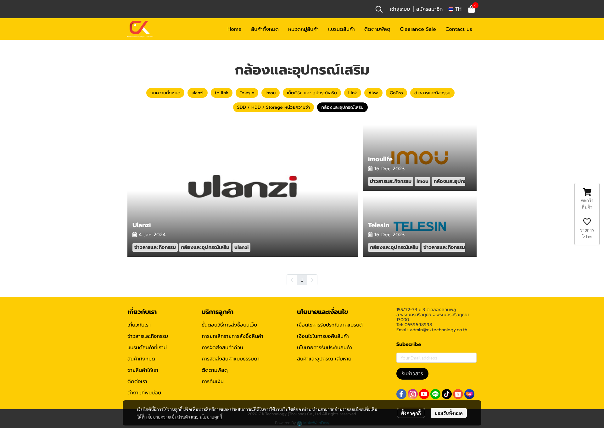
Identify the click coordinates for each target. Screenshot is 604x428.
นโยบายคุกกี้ (210, 417)
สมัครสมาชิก (429, 9)
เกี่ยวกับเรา (139, 325)
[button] (379, 9)
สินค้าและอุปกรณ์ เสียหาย (324, 359)
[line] (435, 394)
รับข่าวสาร (412, 373)
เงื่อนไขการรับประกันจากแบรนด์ (330, 325)
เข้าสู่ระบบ (400, 9)
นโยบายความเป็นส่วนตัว (168, 417)
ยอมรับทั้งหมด (449, 413)
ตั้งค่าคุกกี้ (411, 413)
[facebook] (401, 394)
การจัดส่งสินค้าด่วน (222, 347)
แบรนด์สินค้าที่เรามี (147, 347)
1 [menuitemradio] (302, 280)
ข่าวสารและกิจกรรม (147, 336)
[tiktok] (447, 394)
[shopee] (458, 394)
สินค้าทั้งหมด (141, 359)
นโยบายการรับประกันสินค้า (324, 347)
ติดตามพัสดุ (215, 370)
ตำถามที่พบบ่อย (144, 393)
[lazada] (469, 394)
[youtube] (424, 394)
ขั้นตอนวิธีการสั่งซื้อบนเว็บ (229, 325)
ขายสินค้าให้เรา (142, 370)
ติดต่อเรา (137, 381)
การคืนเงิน (213, 381)
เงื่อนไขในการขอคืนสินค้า (323, 336)
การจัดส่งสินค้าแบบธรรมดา (231, 359)
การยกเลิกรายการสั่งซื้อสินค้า (232, 336)
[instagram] (413, 394)
